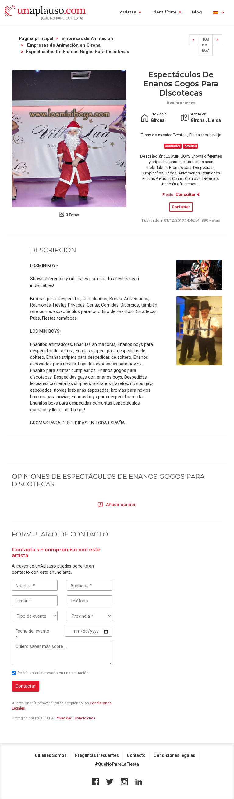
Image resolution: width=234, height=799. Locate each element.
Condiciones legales (174, 755)
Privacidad (63, 718)
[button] (218, 13)
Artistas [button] (128, 12)
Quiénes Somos (51, 755)
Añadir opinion (121, 504)
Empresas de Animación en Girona (64, 45)
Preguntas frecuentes (97, 755)
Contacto (136, 755)
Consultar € (188, 194)
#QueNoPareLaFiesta (117, 764)
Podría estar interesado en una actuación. (54, 673)
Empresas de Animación (87, 38)
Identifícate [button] (164, 12)
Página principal (36, 38)
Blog (197, 12)
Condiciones (85, 718)
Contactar (181, 207)
